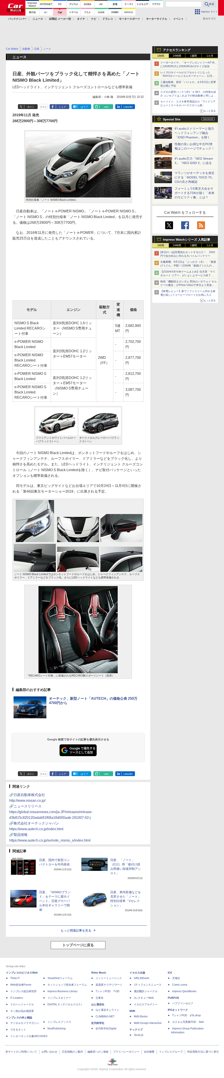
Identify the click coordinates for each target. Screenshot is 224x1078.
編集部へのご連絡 (98, 1051)
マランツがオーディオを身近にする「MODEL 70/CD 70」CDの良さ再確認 (195, 177)
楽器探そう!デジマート (109, 984)
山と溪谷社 (97, 1004)
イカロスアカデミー (146, 1004)
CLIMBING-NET (105, 1016)
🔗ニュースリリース (51, 811)
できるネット (18, 1029)
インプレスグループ (171, 1051)
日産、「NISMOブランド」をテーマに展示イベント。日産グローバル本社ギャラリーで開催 (55, 900)
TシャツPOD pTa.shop (186, 1015)
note (106, 107)
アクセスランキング (177, 50)
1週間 (193, 55)
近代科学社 (97, 1023)
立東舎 (99, 997)
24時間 (177, 55)
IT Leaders (16, 997)
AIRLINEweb (141, 978)
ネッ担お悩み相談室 (22, 1011)
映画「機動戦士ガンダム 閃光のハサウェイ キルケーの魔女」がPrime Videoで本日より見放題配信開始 (188, 285)
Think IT (15, 978)
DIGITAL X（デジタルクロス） (65, 1004)
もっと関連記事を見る (76, 930)
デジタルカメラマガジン (24, 1023)
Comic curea (179, 984)
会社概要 (149, 1051)
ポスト (30, 107)
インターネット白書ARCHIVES (28, 1036)
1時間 (160, 55)
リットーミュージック (109, 978)
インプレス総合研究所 (23, 991)
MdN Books (141, 1016)
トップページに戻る (78, 945)
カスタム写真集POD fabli (188, 1021)
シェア (62, 107)
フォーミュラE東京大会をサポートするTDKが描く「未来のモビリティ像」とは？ (194, 193)
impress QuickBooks (184, 991)
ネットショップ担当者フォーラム (67, 984)
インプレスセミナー (59, 997)
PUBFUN (173, 997)
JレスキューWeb (144, 997)
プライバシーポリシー (126, 1051)
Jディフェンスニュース (147, 984)
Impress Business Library (62, 991)
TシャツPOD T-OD (107, 991)
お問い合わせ (49, 1051)
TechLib (138, 1035)
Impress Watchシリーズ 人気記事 (186, 239)
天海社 (176, 978)
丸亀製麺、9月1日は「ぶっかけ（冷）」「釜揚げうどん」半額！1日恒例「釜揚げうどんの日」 (188, 265)
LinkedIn (128, 107)
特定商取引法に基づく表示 (203, 1051)
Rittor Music (98, 972)
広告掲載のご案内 (72, 1051)
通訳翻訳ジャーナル (146, 991)
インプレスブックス (59, 1021)
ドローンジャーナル (22, 1004)
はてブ (84, 107)
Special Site (171, 119)
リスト (43, 107)
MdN (132, 1011)
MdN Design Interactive (148, 1023)
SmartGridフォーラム (60, 978)
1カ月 (209, 55)
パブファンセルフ (182, 1003)
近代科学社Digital (106, 1028)
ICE (170, 972)
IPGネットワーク (178, 1009)
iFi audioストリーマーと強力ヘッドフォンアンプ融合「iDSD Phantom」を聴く (194, 133)
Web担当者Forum (20, 984)
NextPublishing (56, 1028)
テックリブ (136, 1029)
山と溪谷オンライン (107, 1009)
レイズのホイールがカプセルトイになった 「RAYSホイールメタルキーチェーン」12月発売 (187, 76)
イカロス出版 (137, 972)
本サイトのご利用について (21, 1051)
